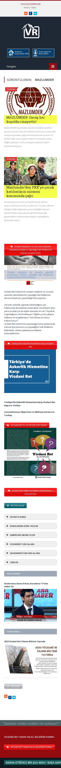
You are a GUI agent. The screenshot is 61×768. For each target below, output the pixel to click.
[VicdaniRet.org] (30, 30)
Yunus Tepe (30, 7)
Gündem (11, 89)
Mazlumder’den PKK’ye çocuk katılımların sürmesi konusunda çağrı (30, 191)
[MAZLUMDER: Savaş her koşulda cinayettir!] (30, 101)
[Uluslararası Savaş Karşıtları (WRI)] (18, 56)
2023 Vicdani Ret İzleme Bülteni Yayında (24, 641)
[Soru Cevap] (30, 720)
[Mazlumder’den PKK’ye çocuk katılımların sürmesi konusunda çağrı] (30, 171)
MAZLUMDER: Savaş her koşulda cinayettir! (25, 119)
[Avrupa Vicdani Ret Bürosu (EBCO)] (43, 56)
